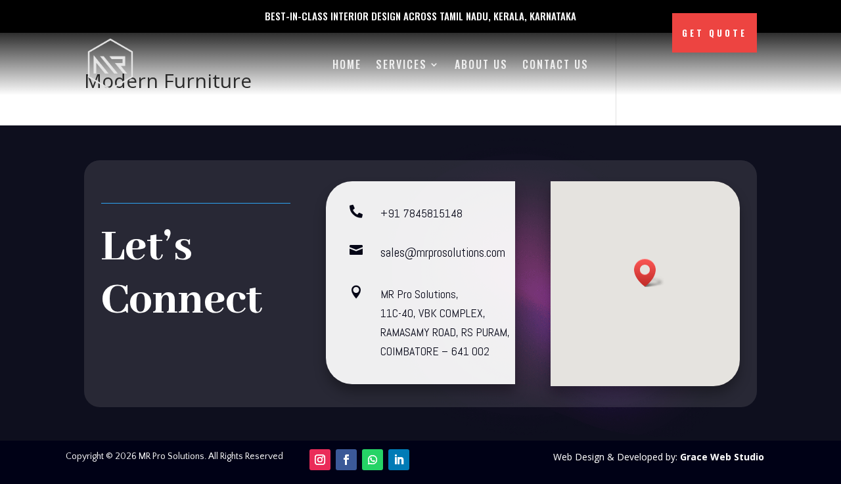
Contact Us (555, 64)
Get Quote (714, 32)
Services (401, 64)
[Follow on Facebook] (346, 459)
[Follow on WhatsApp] (372, 459)
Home (346, 64)
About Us (481, 64)
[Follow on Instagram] (319, 459)
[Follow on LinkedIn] (398, 459)
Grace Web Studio (722, 457)
